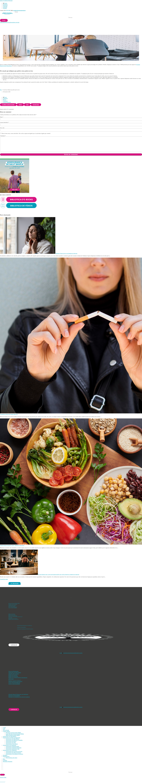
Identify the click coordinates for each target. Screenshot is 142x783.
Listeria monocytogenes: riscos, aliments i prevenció (12, 545)
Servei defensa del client (11, 757)
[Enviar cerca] (2, 775)
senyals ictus (36, 104)
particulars (2, 22)
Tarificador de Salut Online (15, 672)
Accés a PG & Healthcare (13, 606)
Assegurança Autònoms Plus (12, 746)
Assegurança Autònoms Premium (13, 747)
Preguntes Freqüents (7, 761)
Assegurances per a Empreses (10, 750)
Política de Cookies (13, 675)
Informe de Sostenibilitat (21, 627)
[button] (5, 97)
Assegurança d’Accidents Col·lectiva (14, 754)
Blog (1, 89)
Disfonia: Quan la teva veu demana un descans (66, 253)
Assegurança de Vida (11, 742)
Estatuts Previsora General (13, 618)
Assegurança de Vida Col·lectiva (13, 752)
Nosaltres (5, 755)
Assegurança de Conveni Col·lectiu (14, 751)
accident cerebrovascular (8, 104)
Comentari (3, 135)
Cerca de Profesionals (13, 671)
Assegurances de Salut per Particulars (11, 737)
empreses (7, 22)
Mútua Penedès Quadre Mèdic (13, 735)
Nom (1, 117)
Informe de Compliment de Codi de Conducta (25, 628)
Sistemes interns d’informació (15, 681)
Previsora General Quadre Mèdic (14, 603)
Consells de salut (4, 579)
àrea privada (16, 22)
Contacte (5, 760)
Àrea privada (6, 730)
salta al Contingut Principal (6, 0)
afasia (20, 104)
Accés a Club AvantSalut (13, 607)
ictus (27, 104)
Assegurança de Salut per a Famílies (14, 740)
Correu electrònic (4, 122)
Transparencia (6, 756)
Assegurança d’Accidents (12, 744)
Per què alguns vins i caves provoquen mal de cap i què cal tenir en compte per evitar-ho (58, 574)
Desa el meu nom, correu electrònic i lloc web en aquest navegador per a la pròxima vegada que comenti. (26, 133)
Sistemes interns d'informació (13, 619)
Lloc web (2, 127)
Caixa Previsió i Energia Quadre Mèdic (15, 733)
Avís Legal (10, 617)
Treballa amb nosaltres (12, 605)
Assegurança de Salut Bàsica (9, 736)
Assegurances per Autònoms (9, 745)
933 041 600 (8, 10)
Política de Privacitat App (13, 615)
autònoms (11, 22)
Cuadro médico (6, 731)
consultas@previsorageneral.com (19, 10)
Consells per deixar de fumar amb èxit (9, 414)
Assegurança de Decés (11, 741)
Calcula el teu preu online (13, 604)
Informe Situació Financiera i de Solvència (24, 625)
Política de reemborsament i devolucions (15, 616)
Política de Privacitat (12, 614)
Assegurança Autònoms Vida (12, 749)
